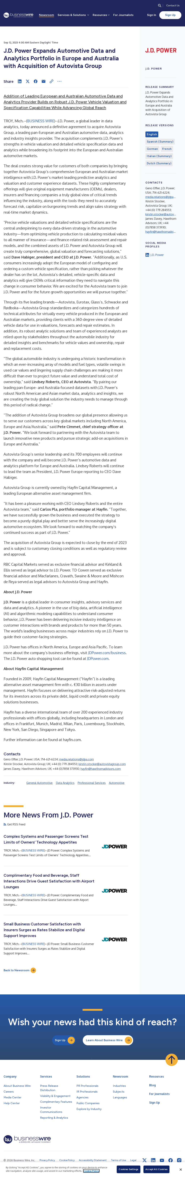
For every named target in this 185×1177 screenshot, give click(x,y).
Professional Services (92, 783)
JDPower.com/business (107, 652)
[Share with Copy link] (51, 81)
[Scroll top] (171, 1060)
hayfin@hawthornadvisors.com (101, 769)
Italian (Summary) (159, 156)
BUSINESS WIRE (40, 120)
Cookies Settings (128, 1169)
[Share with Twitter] (28, 81)
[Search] (159, 5)
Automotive (116, 783)
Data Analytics (65, 783)
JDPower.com (98, 658)
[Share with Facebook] (35, 81)
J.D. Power (157, 255)
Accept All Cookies (156, 1169)
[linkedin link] (153, 1160)
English (152, 134)
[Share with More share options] (59, 81)
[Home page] (18, 15)
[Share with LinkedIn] (20, 81)
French (167, 149)
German (152, 149)
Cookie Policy (91, 1170)
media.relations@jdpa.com (76, 759)
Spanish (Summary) (160, 141)
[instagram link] (179, 1160)
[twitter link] (144, 1160)
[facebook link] (170, 1160)
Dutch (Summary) (159, 163)
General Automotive (39, 783)
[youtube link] (162, 1160)
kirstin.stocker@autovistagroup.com (102, 764)
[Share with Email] (43, 81)
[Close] (181, 1169)
